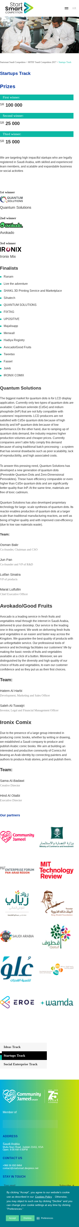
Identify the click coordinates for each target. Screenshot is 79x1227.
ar (74, 8)
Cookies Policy (43, 1196)
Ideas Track (12, 1047)
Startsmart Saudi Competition (13, 62)
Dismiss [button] (27, 1218)
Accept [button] (12, 1218)
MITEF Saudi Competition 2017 (42, 62)
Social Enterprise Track (20, 1064)
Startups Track (14, 1055)
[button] (45, 1218)
